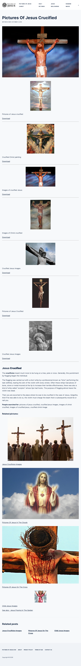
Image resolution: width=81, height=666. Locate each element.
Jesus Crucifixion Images (12, 464)
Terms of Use (39, 649)
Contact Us (48, 649)
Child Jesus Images (9, 606)
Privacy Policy (28, 649)
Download (6, 118)
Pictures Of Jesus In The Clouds (14, 522)
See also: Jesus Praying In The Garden (17, 610)
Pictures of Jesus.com (9, 649)
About (20, 649)
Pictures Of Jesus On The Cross (14, 587)
